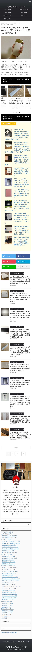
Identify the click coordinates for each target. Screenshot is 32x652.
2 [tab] (15, 112)
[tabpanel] (16, 98)
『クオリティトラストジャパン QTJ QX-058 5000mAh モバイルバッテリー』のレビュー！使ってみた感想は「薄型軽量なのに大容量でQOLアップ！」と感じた (20, 279)
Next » (16, 447)
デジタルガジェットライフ (16, 7)
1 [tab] (13, 112)
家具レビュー (8, 12)
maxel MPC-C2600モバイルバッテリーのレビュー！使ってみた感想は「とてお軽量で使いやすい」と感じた (21, 193)
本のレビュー (24, 15)
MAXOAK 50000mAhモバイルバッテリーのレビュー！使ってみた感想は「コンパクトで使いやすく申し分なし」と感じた (21, 230)
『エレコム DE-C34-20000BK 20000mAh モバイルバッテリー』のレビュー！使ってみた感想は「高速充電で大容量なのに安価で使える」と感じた (20, 333)
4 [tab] (18, 112)
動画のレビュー (8, 19)
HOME (4, 641)
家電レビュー (24, 12)
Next (29, 97)
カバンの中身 (8, 9)
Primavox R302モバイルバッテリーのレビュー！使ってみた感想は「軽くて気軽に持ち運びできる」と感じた (21, 171)
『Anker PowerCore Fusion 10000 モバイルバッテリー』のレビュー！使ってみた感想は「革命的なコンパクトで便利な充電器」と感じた (20, 297)
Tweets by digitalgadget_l (9, 632)
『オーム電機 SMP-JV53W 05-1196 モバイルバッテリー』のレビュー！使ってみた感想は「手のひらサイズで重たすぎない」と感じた (20, 315)
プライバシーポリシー (12, 641)
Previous (2, 97)
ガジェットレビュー (8, 15)
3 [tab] (16, 112)
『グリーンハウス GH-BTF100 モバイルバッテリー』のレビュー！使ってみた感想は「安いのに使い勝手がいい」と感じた (21, 182)
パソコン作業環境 (24, 9)
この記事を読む (16, 107)
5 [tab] (19, 112)
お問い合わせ (21, 641)
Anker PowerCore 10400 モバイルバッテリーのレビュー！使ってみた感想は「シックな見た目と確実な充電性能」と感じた (21, 241)
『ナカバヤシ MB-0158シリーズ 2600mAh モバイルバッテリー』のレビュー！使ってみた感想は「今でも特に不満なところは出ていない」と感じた (20, 350)
